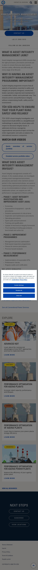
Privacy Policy (23, 279)
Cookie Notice (15, 279)
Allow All (19, 295)
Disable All (19, 290)
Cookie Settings (19, 285)
